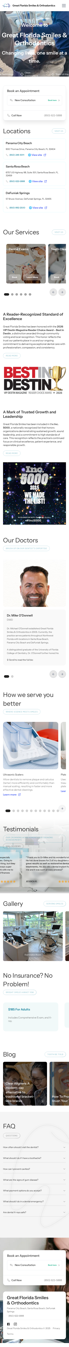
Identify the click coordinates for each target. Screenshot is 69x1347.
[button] (63, 5)
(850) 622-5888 (16, 1316)
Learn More (32, 277)
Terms (10, 1334)
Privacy (56, 1328)
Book (14, 277)
